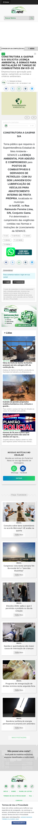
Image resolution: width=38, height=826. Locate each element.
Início (6, 791)
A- (27, 117)
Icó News (19, 240)
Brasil (7, 240)
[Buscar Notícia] (31, 18)
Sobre (14, 791)
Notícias (16, 236)
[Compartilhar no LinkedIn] (32, 89)
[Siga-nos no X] (19, 786)
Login (7, 282)
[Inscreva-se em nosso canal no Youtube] (25, 786)
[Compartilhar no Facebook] (6, 89)
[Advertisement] (19, 34)
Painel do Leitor (26, 791)
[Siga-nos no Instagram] (12, 786)
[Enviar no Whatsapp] (19, 89)
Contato (19, 800)
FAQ (31, 796)
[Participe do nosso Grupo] (19, 253)
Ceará (27, 236)
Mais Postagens (19, 738)
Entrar (6, 2)
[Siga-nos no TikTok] (32, 786)
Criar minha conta (18, 763)
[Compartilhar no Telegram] (25, 89)
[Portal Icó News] (19, 10)
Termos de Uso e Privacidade (15, 796)
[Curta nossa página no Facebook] (6, 786)
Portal (8, 244)
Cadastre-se (19, 282)
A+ (34, 117)
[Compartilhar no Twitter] (12, 89)
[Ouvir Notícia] (6, 125)
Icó (6, 236)
